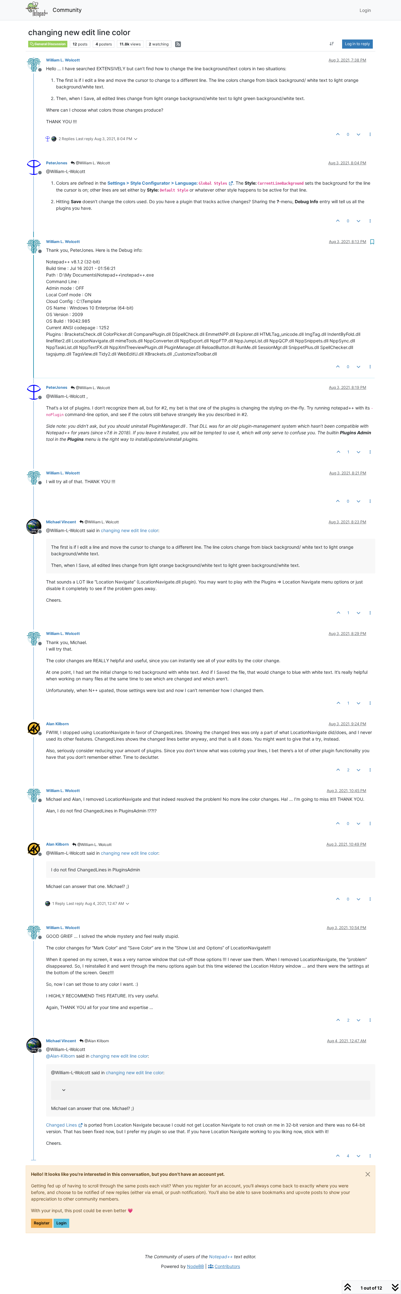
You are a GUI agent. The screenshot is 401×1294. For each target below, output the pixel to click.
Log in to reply (357, 43)
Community (67, 10)
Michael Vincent (61, 522)
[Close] (368, 1174)
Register (41, 1223)
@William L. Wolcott (92, 163)
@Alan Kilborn (96, 1040)
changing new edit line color (129, 530)
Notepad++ (221, 1256)
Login (61, 1223)
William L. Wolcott (63, 60)
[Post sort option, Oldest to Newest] (332, 44)
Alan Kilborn (57, 723)
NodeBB (195, 1266)
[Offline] (36, 64)
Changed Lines (61, 1125)
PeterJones (56, 163)
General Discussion (50, 44)
